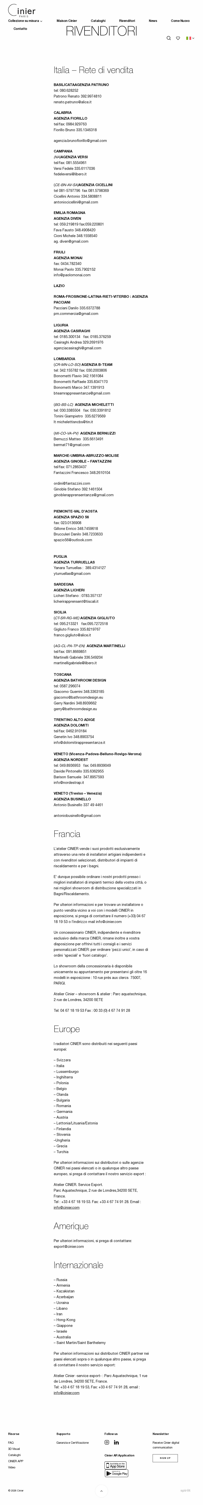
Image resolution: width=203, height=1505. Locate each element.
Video (11, 1467)
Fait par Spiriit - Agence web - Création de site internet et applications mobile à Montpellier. (185, 1490)
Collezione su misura (23, 21)
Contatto (20, 29)
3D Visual (14, 1449)
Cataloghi (98, 21)
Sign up (165, 1458)
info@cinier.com (66, 1208)
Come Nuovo (180, 21)
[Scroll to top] (101, 1491)
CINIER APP (15, 1461)
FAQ (11, 1443)
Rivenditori (127, 21)
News (153, 21)
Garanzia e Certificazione (72, 1443)
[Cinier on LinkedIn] (116, 1442)
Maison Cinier (67, 21)
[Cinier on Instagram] (106, 1442)
